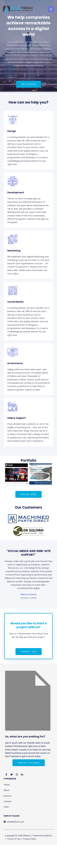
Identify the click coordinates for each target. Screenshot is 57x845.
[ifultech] (18, 9)
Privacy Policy (29, 838)
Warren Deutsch (28, 594)
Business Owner (29, 598)
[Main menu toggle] (51, 9)
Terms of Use (13, 838)
